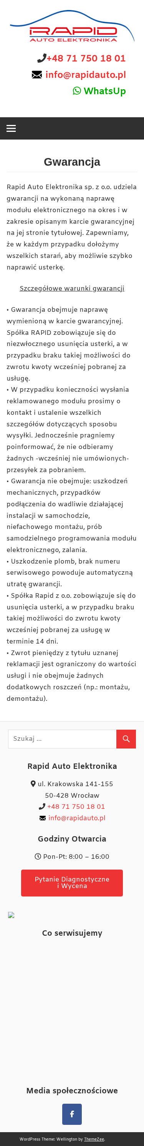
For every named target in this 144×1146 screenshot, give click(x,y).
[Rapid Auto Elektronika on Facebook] (72, 1114)
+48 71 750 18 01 (86, 59)
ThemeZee (94, 1139)
